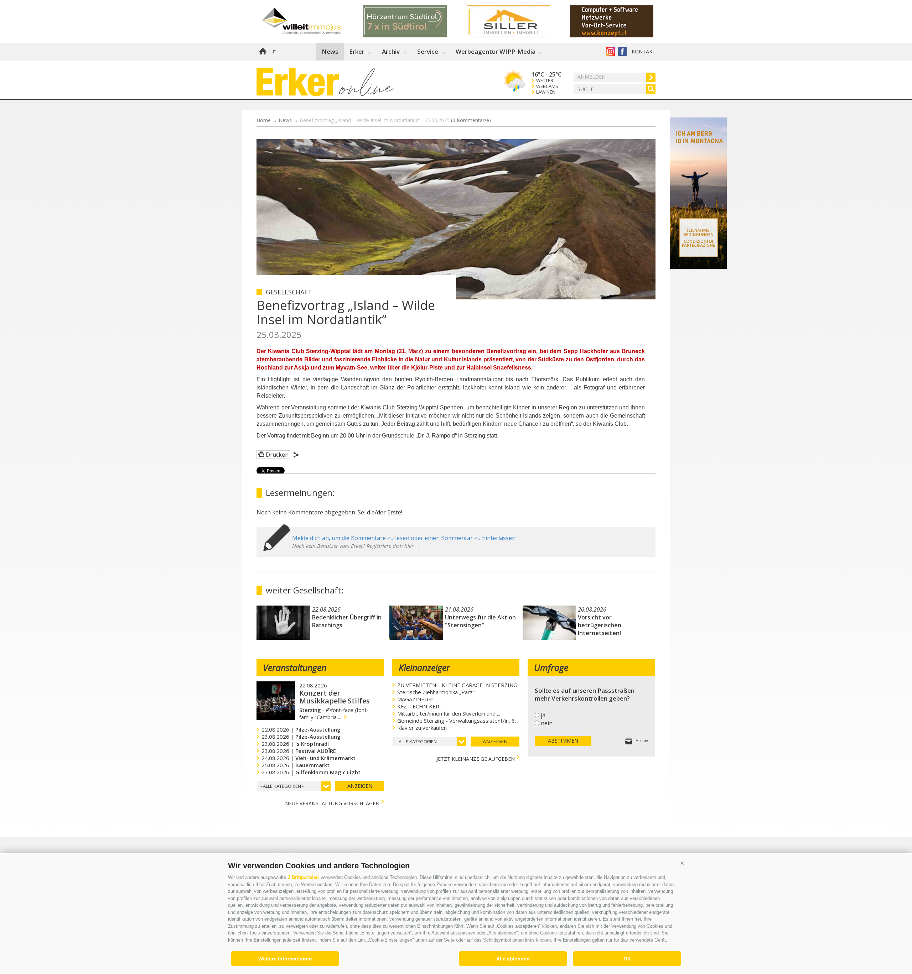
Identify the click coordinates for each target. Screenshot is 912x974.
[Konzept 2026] (311, 21)
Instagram (610, 51)
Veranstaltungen (294, 667)
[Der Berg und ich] (698, 267)
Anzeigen (359, 785)
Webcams (547, 86)
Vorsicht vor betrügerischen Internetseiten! (599, 625)
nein (547, 723)
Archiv (391, 51)
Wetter (544, 80)
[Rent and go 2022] (518, 21)
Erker (356, 51)
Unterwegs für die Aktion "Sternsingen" (480, 621)
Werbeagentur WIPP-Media (495, 51)
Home (262, 52)
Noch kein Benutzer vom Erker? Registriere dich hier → (356, 545)
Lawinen (545, 92)
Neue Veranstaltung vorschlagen (332, 802)
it (274, 51)
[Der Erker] (297, 82)
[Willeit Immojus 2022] (621, 21)
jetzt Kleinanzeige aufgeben (475, 758)
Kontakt (644, 51)
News (330, 51)
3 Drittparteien (303, 877)
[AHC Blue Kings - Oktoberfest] (415, 21)
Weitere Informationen (285, 959)
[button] (682, 863)
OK (627, 959)
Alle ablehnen (513, 959)
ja (543, 715)
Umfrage (551, 667)
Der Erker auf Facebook (622, 51)
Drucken (277, 455)
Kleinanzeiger (424, 667)
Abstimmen (563, 740)
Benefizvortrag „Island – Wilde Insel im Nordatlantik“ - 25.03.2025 (395, 120)
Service (427, 51)
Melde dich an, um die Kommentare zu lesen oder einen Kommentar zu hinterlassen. (404, 538)
